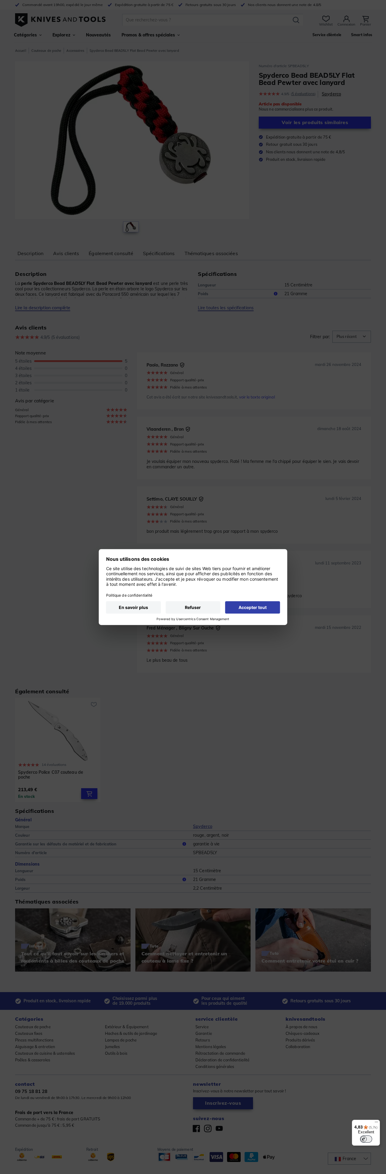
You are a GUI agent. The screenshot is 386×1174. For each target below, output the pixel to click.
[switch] (366, 1139)
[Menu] (376, 1123)
